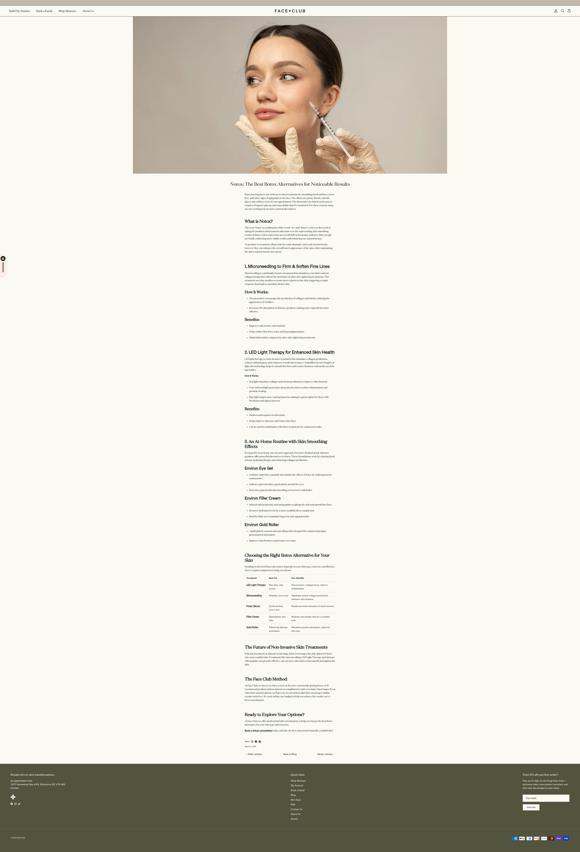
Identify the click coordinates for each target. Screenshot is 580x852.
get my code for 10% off (290, 452)
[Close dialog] (327, 385)
